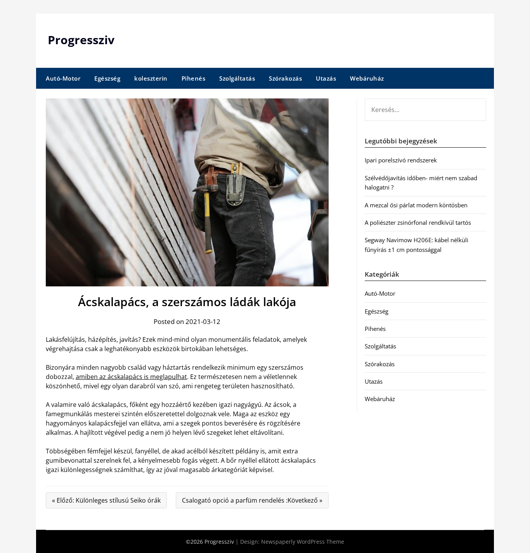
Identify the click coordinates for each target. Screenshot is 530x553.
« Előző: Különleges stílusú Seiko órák (106, 500)
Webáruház (367, 78)
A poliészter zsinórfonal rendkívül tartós (418, 222)
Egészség (107, 78)
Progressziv (81, 40)
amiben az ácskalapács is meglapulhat (131, 376)
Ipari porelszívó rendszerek (401, 160)
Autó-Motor (63, 78)
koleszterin (151, 78)
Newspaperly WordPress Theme (302, 541)
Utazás (326, 78)
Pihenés (194, 78)
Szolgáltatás (237, 78)
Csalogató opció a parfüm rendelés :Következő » (252, 500)
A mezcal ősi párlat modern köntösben (416, 205)
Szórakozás (285, 78)
